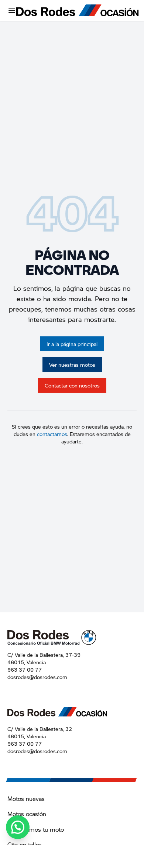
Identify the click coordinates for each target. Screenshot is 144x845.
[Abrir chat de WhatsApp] (18, 827)
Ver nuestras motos (72, 364)
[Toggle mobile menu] (11, 10)
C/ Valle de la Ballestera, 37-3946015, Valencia (43, 658)
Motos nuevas (26, 798)
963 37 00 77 (24, 669)
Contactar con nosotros (72, 385)
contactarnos (52, 434)
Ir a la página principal (72, 343)
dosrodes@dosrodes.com (37, 677)
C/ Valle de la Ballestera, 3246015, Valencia (39, 732)
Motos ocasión (26, 813)
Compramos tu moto (35, 829)
